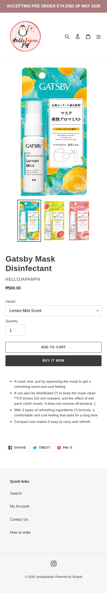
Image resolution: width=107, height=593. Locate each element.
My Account (19, 506)
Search (16, 493)
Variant (10, 301)
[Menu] (98, 36)
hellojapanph (45, 577)
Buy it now (53, 360)
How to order (20, 532)
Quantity (11, 321)
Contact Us (19, 519)
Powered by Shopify (68, 577)
